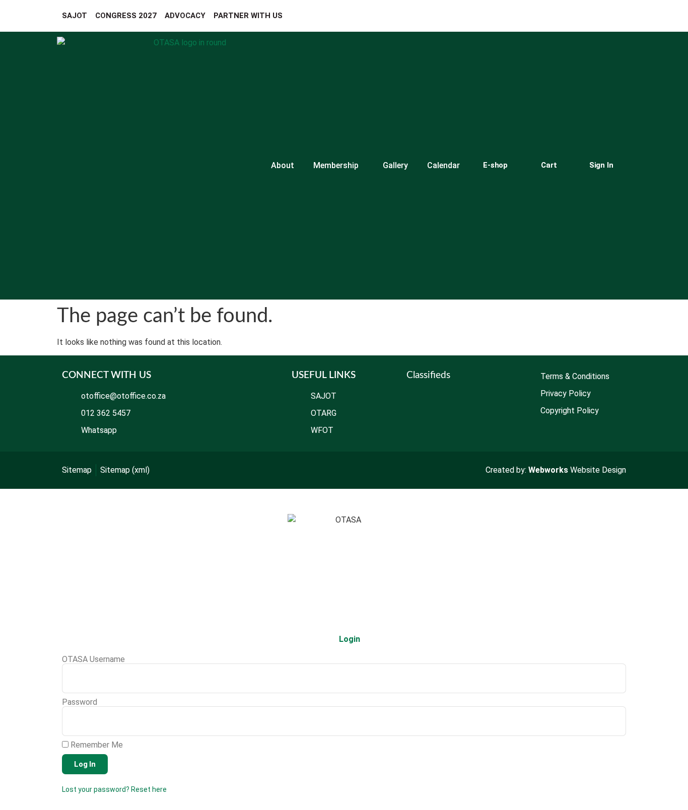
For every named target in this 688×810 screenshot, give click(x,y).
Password (79, 702)
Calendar (443, 165)
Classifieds (428, 375)
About (282, 165)
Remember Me (95, 745)
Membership (336, 165)
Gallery (395, 165)
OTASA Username (93, 659)
